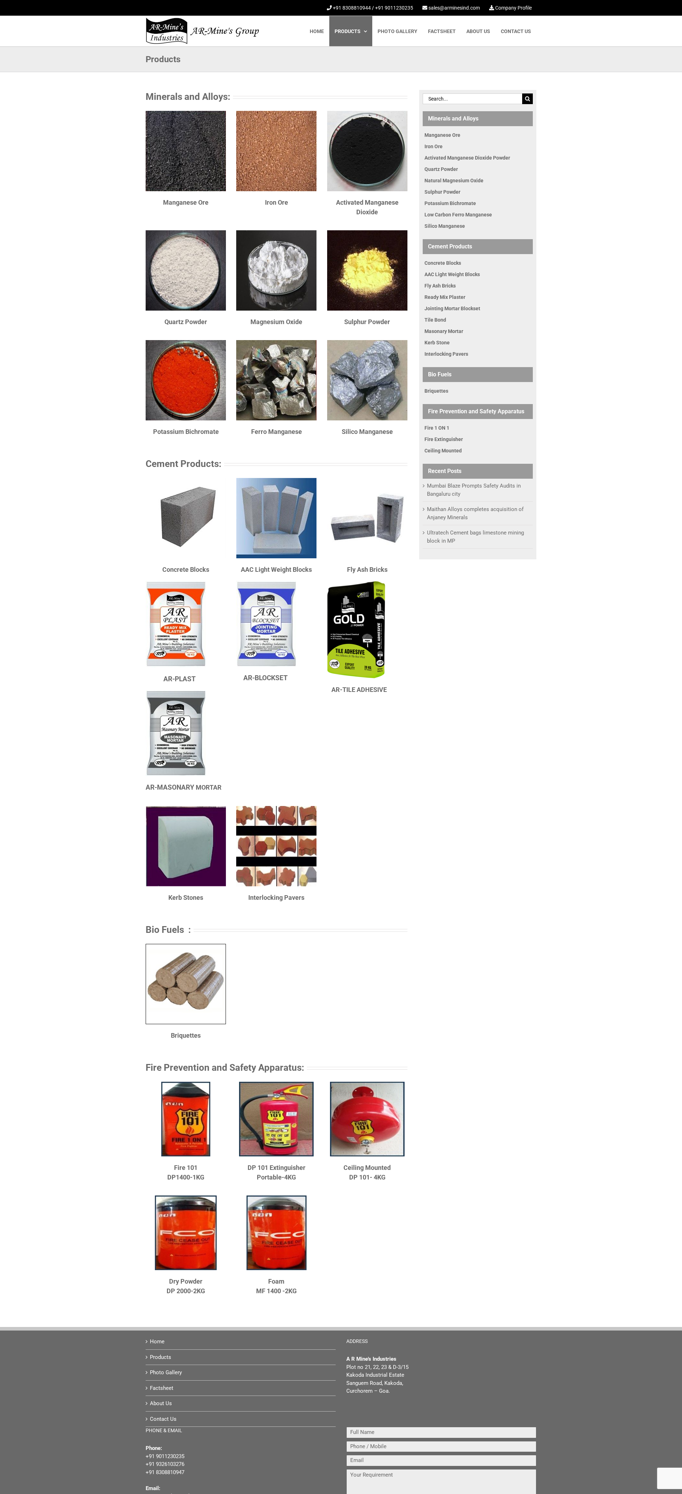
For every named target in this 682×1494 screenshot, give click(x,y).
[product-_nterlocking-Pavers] (276, 808)
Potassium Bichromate (186, 431)
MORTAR (184, 787)
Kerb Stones (185, 897)
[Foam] (277, 1198)
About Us (161, 1403)
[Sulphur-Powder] (367, 233)
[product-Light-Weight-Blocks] (276, 480)
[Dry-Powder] (186, 1198)
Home (157, 1341)
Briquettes (186, 1035)
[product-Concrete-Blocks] (186, 480)
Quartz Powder (185, 322)
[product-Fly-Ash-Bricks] (367, 480)
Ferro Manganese (276, 431)
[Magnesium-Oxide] (276, 233)
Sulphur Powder (367, 322)
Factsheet (161, 1388)
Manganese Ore (186, 202)
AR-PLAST (179, 679)
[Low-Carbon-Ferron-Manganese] (276, 342)
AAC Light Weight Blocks (276, 569)
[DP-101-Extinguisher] (276, 1084)
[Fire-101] (185, 1084)
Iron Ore (276, 202)
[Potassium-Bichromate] (186, 342)
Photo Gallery (166, 1372)
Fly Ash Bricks (367, 569)
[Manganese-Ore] (186, 113)
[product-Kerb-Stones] (186, 808)
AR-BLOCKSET (265, 678)
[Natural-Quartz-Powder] (186, 233)
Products (160, 1357)
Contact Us (163, 1419)
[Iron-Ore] (276, 113)
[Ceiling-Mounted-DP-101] (367, 1084)
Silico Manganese (367, 431)
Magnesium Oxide (276, 322)
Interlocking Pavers (276, 897)
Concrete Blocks (185, 569)
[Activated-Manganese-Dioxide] (367, 113)
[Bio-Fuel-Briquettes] (186, 947)
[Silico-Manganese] (367, 342)
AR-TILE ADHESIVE (359, 689)
